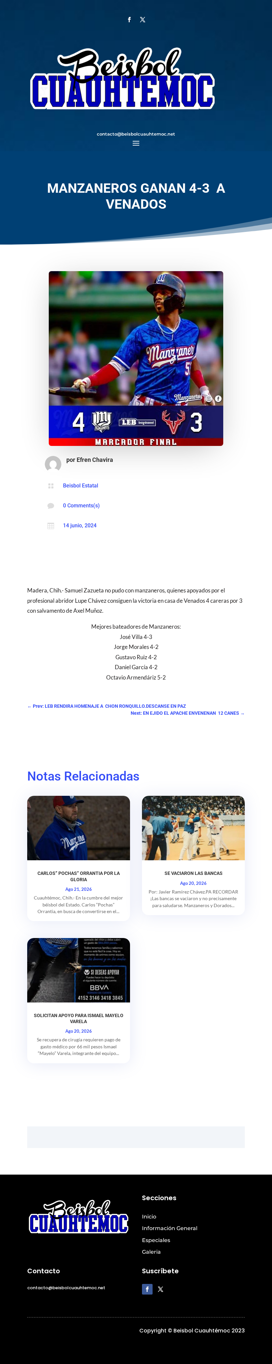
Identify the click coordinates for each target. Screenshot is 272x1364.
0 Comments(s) (81, 505)
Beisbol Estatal (80, 485)
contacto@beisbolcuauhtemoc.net (136, 134)
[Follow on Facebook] (129, 19)
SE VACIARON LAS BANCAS (194, 873)
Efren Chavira (95, 459)
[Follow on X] (142, 19)
